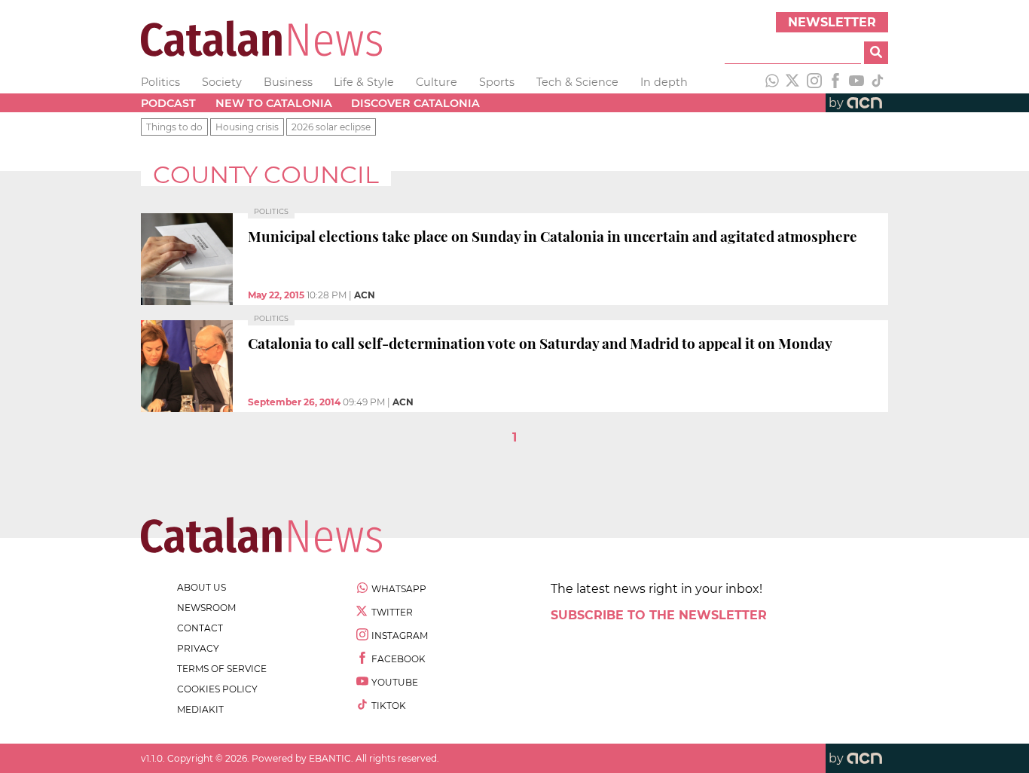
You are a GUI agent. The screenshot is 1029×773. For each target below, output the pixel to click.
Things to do (174, 127)
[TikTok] (877, 82)
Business (288, 82)
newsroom (206, 607)
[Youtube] (856, 82)
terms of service (222, 668)
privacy (198, 648)
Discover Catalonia (415, 103)
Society (222, 82)
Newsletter (832, 22)
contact (200, 628)
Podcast (168, 103)
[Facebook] (835, 82)
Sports (496, 82)
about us (201, 587)
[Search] (876, 52)
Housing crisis (247, 127)
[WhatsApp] (772, 82)
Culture (436, 82)
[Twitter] (793, 82)
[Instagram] (814, 82)
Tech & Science (577, 82)
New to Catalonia (273, 103)
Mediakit (200, 709)
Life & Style (364, 82)
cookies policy (217, 689)
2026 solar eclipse (331, 127)
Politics (160, 82)
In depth (664, 82)
